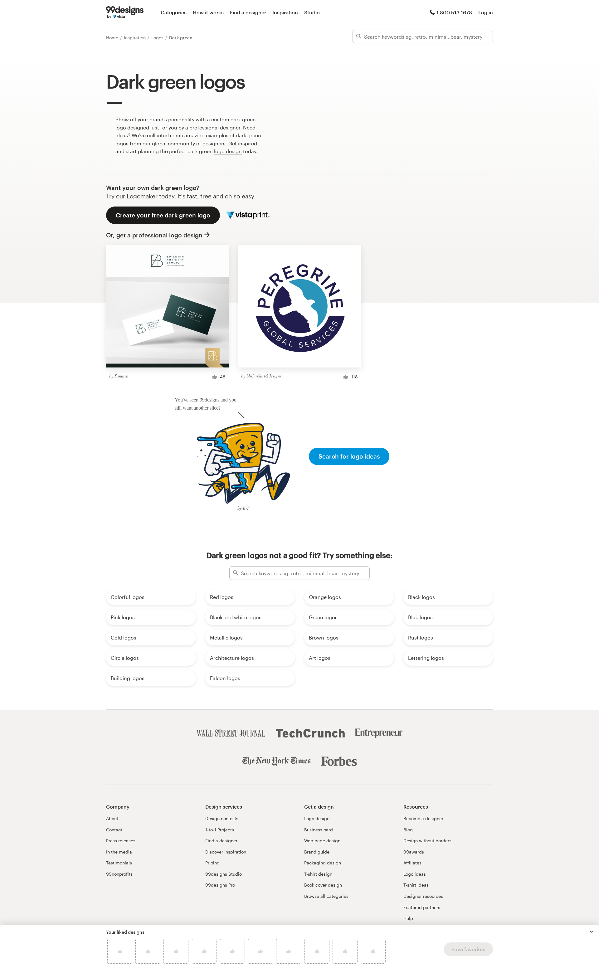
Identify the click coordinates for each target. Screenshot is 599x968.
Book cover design (323, 885)
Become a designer (423, 818)
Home (112, 37)
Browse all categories (326, 896)
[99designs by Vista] (125, 12)
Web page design (322, 840)
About (112, 818)
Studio (312, 12)
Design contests (221, 818)
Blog (408, 829)
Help (408, 918)
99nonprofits (119, 874)
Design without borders (427, 840)
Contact (114, 829)
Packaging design (322, 862)
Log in (485, 12)
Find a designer (248, 12)
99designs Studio (223, 874)
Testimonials (119, 862)
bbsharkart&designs (263, 376)
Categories (174, 12)
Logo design (316, 818)
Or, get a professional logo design (154, 235)
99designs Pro (220, 885)
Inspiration (285, 12)
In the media (119, 851)
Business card (318, 829)
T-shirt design (318, 874)
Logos (158, 37)
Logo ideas (414, 874)
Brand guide (316, 851)
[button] (591, 931)
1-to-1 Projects (219, 829)
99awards (413, 851)
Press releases (120, 840)
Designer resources (423, 896)
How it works (208, 12)
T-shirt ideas (416, 885)
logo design (228, 151)
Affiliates (412, 862)
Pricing (212, 862)
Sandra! (121, 376)
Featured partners (421, 907)
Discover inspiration (225, 851)
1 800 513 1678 (454, 12)
